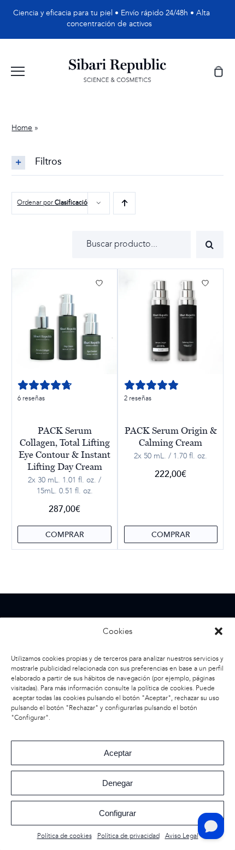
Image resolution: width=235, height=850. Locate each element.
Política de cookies (64, 836)
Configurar (117, 813)
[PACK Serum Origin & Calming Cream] (171, 322)
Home (21, 128)
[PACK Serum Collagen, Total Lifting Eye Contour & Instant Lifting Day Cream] (64, 322)
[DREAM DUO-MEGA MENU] (117, 62)
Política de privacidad (128, 836)
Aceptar (118, 753)
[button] (218, 631)
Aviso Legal (181, 836)
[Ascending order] (124, 203)
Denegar (117, 783)
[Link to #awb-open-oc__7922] (18, 71)
